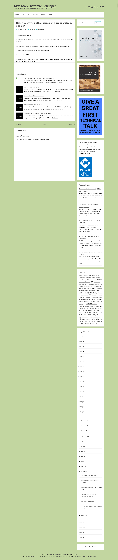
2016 (80, 386)
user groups (96, 310)
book (80, 280)
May (82, 456)
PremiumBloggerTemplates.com (59, 556)
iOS (99, 290)
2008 (80, 527)
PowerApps (99, 297)
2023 (80, 351)
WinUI (89, 321)
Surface (80, 306)
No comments (41, 29)
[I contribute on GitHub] (86, 7)
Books (23, 14)
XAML (93, 323)
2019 (80, 371)
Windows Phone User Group (31, 87)
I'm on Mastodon (92, 556)
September (84, 436)
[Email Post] (16, 68)
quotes (87, 301)
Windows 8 (85, 317)
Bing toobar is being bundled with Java (33, 46)
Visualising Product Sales (87, 501)
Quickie (81, 301)
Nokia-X (94, 295)
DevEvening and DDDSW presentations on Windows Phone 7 (40, 78)
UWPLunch (88, 312)
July (82, 446)
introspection (84, 290)
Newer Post (18, 124)
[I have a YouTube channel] (91, 7)
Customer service (94, 284)
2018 (80, 376)
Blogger (93, 546)
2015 (80, 391)
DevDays (87, 286)
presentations (85, 299)
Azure (98, 277)
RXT (99, 301)
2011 (80, 412)
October (83, 431)
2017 (80, 381)
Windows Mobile (95, 317)
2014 (80, 397)
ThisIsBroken (82, 308)
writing (81, 323)
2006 (80, 537)
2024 (80, 346)
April (82, 461)
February (83, 471)
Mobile (93, 293)
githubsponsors (99, 288)
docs (101, 286)
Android (88, 277)
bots (94, 279)
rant (93, 301)
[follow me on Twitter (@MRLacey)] (83, 7)
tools (100, 308)
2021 (80, 361)
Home (17, 14)
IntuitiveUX (92, 290)
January (83, 515)
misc (86, 293)
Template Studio (89, 306)
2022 (80, 356)
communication (82, 284)
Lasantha (47, 556)
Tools (28, 14)
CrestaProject (30, 556)
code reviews (97, 282)
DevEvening (95, 286)
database (81, 286)
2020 (80, 366)
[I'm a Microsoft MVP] (89, 7)
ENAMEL (82, 288)
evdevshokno (89, 288)
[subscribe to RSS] (100, 7)
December (83, 421)
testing (97, 306)
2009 (80, 522)
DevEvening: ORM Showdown (88, 475)
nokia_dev (84, 295)
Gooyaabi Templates (81, 556)
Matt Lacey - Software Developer (35, 6)
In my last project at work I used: (33, 104)
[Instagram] (97, 7)
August (83, 441)
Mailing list (43, 14)
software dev (91, 303)
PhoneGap (87, 297)
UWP (80, 312)
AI (99, 275)
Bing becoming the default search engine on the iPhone (43, 39)
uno (81, 310)
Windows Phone (84, 319)
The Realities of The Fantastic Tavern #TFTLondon (37, 113)
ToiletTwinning (93, 308)
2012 (80, 407)
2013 (80, 402)
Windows (81, 315)
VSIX (97, 312)
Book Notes (87, 280)
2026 (80, 336)
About (50, 14)
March (82, 466)
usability (87, 310)
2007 (80, 532)
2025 (80, 341)
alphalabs (81, 277)
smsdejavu (81, 304)
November (84, 426)
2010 (80, 417)
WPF (94, 321)
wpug (98, 321)
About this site (83, 275)
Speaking (34, 14)
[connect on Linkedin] (94, 7)
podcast (94, 297)
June (82, 451)
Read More (60, 82)
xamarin (87, 323)
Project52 (32, 29)
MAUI (80, 293)
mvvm (100, 293)
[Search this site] (102, 7)
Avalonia (94, 277)
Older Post (72, 124)
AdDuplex (92, 275)
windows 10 (91, 315)
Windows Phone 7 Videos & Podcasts (34, 96)
